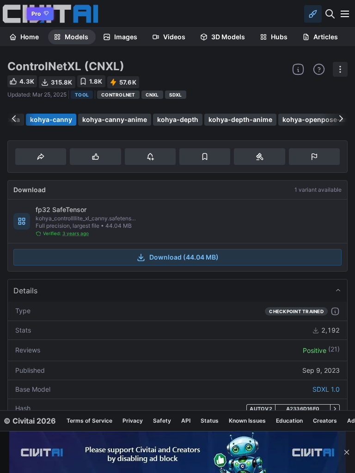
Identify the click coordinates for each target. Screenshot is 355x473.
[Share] (40, 156)
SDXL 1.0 (326, 389)
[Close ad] (346, 452)
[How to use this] (335, 311)
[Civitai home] (11, 13)
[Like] (95, 156)
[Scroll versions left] (13, 118)
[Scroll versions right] (341, 118)
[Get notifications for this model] (150, 156)
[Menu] (344, 13)
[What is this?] (298, 69)
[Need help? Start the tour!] (319, 69)
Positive (314, 350)
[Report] (314, 156)
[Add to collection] (204, 156)
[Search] (330, 13)
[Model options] (340, 69)
